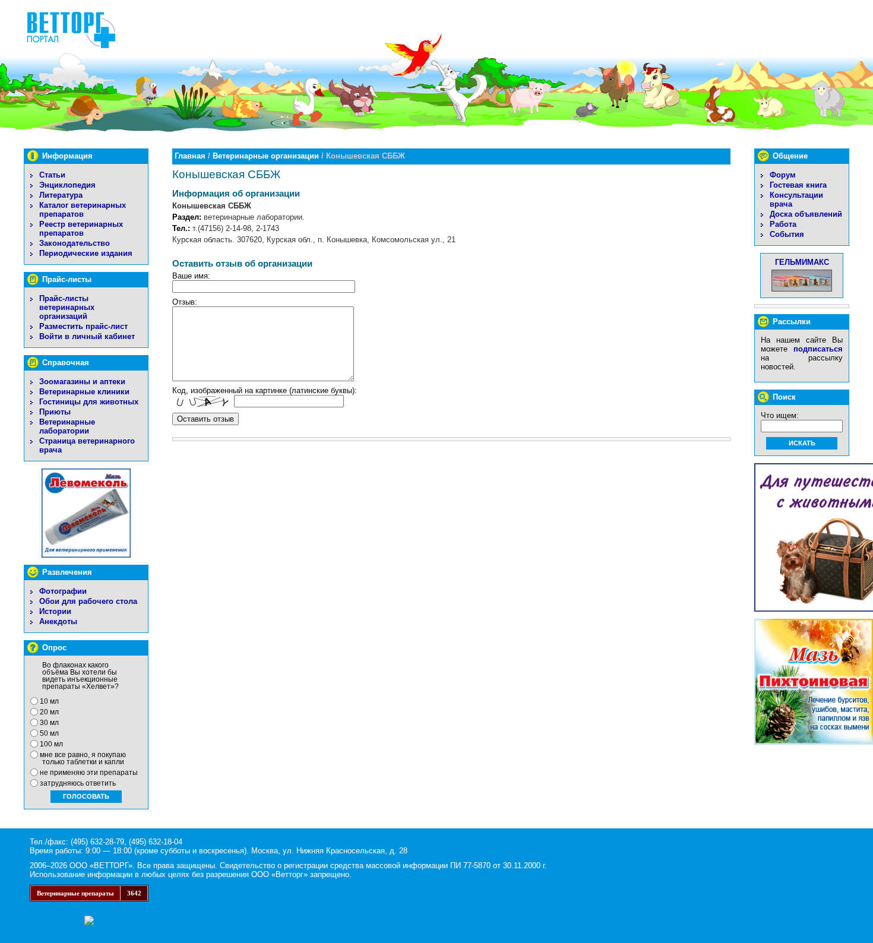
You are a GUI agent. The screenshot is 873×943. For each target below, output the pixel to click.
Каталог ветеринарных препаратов (82, 210)
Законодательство (74, 243)
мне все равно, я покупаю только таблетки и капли (83, 758)
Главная (190, 155)
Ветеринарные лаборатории (67, 426)
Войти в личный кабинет (87, 336)
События (787, 234)
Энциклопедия (67, 185)
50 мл (49, 733)
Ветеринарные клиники (84, 391)
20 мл (49, 712)
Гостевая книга (798, 185)
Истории (55, 611)
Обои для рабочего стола (88, 601)
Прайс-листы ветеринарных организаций (66, 307)
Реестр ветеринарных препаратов (81, 229)
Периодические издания (85, 253)
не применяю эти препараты (89, 772)
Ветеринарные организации (266, 155)
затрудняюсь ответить (78, 783)
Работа (783, 224)
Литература (61, 195)
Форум (783, 174)
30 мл (49, 722)
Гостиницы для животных (88, 401)
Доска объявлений (806, 214)
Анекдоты (58, 621)
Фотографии (63, 591)
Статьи (52, 174)
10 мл (49, 701)
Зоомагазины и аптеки (82, 381)
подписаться (818, 348)
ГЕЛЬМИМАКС (802, 262)
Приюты (55, 411)
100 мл (51, 744)
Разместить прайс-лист (83, 326)
